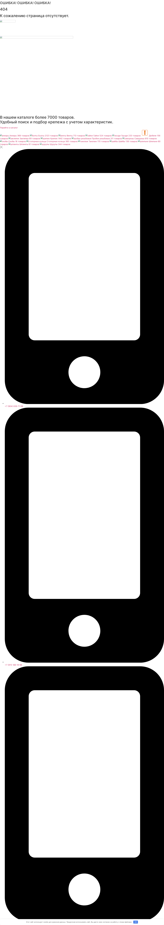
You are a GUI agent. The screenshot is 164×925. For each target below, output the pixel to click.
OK (136, 922)
